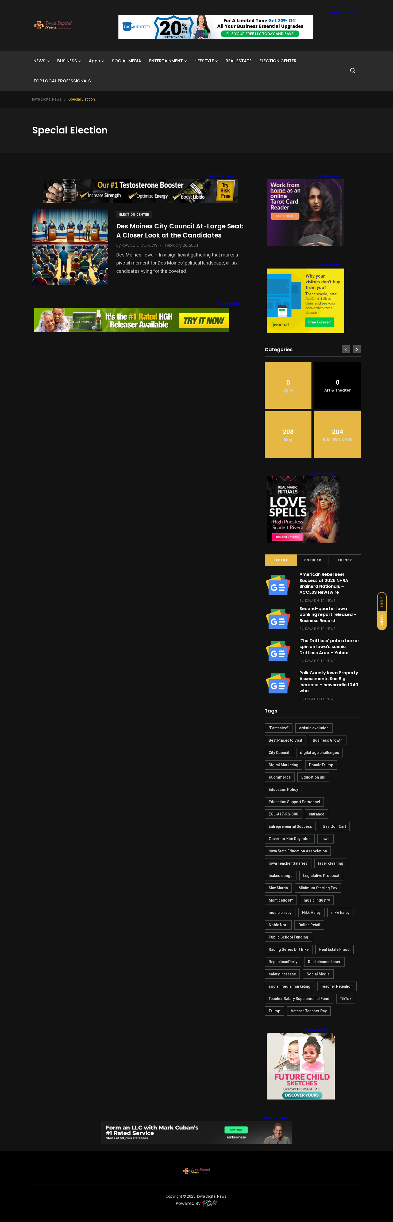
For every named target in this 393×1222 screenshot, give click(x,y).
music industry (317, 900)
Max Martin (278, 888)
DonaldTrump (321, 765)
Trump (274, 1011)
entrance (316, 814)
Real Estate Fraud (334, 949)
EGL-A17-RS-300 (283, 814)
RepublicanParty (283, 962)
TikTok (345, 999)
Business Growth (327, 740)
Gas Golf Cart (334, 826)
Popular (312, 560)
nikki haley (340, 912)
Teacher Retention (337, 986)
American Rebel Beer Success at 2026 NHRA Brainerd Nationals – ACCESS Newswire (323, 583)
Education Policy (283, 789)
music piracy (280, 912)
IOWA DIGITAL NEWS (320, 600)
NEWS (39, 61)
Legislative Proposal (321, 876)
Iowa (325, 839)
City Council (279, 752)
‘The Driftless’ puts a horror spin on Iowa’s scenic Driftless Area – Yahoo (329, 647)
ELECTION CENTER (278, 61)
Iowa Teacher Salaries (288, 863)
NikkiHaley (311, 912)
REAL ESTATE (239, 61)
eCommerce (280, 777)
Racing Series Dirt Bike (289, 949)
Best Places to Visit (285, 740)
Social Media (318, 974)
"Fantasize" (278, 728)
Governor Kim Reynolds (290, 839)
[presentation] (346, 349)
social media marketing (289, 986)
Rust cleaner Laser (324, 962)
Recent (280, 560)
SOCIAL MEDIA (126, 61)
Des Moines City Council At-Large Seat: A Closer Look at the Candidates (180, 231)
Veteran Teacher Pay (309, 1011)
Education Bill (313, 777)
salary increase (282, 974)
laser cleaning (330, 863)
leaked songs (280, 876)
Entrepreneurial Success (290, 826)
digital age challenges (319, 752)
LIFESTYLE (204, 61)
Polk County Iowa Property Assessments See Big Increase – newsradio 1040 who (328, 682)
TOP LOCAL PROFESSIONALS (62, 81)
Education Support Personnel (294, 802)
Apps (94, 61)
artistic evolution (314, 728)
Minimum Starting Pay (318, 888)
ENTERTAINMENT (166, 61)
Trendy (345, 560)
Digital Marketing (283, 765)
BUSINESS (67, 61)
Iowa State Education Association (298, 851)
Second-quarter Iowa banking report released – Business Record (328, 615)
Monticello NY (281, 900)
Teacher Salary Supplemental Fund (299, 999)
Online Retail (309, 925)
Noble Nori (278, 925)
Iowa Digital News (211, 1196)
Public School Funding (288, 937)
